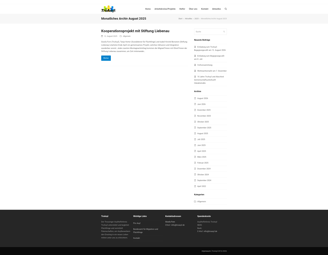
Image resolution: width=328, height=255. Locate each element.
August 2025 (202, 133)
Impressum (206, 251)
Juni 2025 (201, 145)
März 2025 (201, 157)
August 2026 (202, 98)
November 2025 (204, 116)
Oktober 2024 (203, 174)
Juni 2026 (201, 104)
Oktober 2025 (203, 122)
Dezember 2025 (204, 110)
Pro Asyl (136, 223)
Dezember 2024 (204, 169)
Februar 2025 (202, 163)
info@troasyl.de (178, 225)
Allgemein (127, 36)
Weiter (106, 58)
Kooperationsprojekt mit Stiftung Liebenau (135, 31)
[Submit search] (224, 31)
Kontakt (136, 238)
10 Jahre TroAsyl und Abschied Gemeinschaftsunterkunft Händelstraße (209, 80)
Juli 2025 (201, 139)
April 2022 (201, 186)
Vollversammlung (204, 65)
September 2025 (204, 128)
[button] (226, 9)
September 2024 (204, 180)
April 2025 (201, 151)
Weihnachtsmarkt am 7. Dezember (212, 71)
